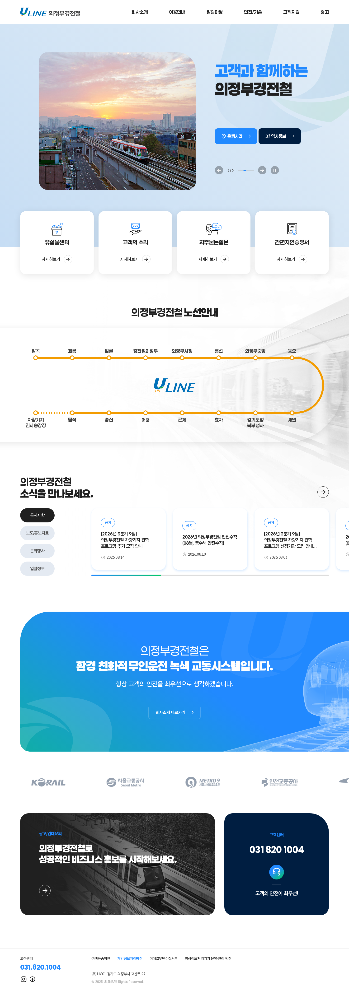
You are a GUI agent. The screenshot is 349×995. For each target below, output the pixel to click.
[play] (275, 170)
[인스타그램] (23, 979)
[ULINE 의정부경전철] (50, 12)
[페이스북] (32, 979)
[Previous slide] (219, 170)
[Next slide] (262, 170)
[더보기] (323, 492)
